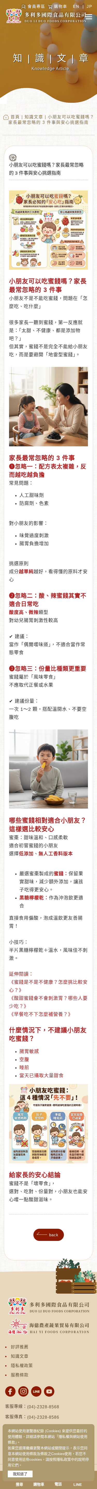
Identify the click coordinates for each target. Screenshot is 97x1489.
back (53, 1235)
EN (76, 6)
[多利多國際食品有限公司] (10, 1391)
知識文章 (34, 117)
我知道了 (20, 1474)
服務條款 (19, 1375)
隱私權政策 (22, 1365)
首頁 (15, 117)
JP (89, 6)
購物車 (60, 6)
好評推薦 (19, 1347)
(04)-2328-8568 (43, 1407)
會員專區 (36, 6)
